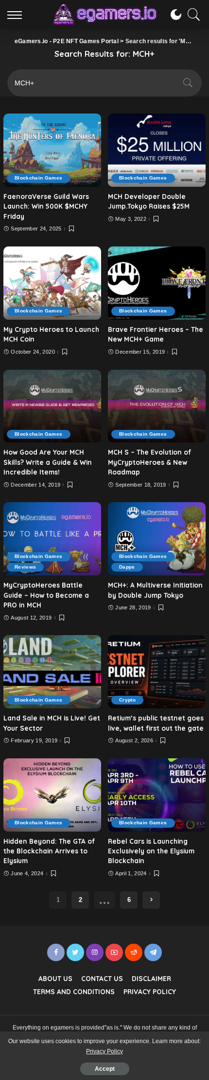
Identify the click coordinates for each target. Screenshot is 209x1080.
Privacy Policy (104, 1051)
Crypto (127, 700)
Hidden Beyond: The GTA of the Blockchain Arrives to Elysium (49, 851)
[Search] (191, 14)
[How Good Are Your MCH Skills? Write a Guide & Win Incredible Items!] (52, 406)
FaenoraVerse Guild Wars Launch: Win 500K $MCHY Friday (46, 206)
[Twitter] (75, 952)
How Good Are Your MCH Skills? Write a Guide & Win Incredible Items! (47, 462)
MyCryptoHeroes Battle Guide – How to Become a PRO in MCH (46, 595)
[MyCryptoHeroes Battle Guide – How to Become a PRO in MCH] (52, 538)
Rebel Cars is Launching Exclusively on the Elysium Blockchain (151, 851)
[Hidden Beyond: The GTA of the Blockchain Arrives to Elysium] (52, 795)
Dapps (127, 567)
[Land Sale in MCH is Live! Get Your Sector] (52, 671)
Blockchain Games (39, 177)
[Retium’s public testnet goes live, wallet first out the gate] (157, 671)
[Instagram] (95, 952)
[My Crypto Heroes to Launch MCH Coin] (52, 283)
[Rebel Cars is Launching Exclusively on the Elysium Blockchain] (157, 795)
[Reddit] (133, 952)
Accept (105, 1068)
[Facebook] (56, 952)
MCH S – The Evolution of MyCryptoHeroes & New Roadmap (150, 462)
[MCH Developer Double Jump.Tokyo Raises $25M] (157, 150)
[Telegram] (153, 952)
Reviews (25, 567)
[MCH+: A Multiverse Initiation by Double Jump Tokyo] (157, 538)
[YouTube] (114, 952)
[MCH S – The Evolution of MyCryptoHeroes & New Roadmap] (157, 406)
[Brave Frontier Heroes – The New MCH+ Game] (157, 283)
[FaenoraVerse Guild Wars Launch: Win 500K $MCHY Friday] (52, 150)
